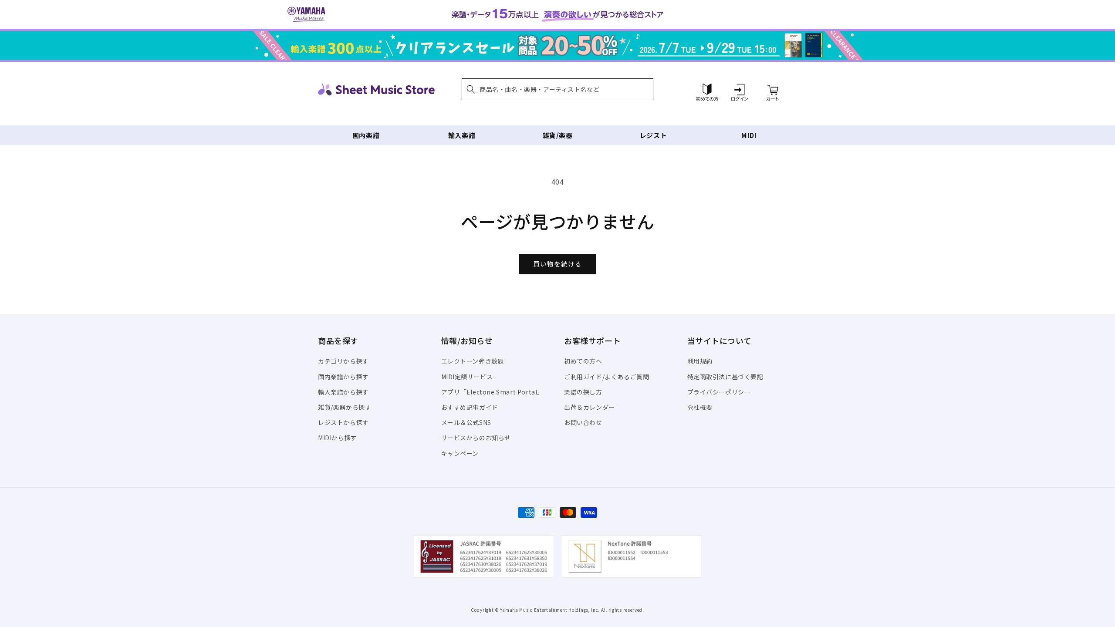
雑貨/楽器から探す (344, 407)
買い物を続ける (557, 263)
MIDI (749, 135)
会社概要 (700, 407)
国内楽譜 (365, 135)
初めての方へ (583, 361)
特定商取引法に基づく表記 (725, 376)
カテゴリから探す (343, 361)
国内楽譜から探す (343, 376)
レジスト (653, 135)
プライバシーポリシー (719, 392)
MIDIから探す (337, 437)
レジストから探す (343, 422)
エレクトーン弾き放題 (472, 361)
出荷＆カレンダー (589, 407)
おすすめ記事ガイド (469, 407)
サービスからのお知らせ (476, 437)
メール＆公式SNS (466, 422)
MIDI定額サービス (467, 376)
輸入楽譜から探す (343, 392)
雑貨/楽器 (558, 135)
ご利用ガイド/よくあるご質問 (606, 376)
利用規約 (700, 361)
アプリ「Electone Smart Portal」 (492, 392)
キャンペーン (460, 453)
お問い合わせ (583, 422)
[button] (557, 89)
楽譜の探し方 (583, 392)
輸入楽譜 (461, 135)
